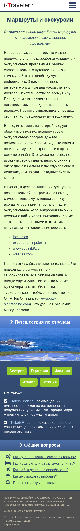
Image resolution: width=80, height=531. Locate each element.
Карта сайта (12, 524)
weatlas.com (23, 254)
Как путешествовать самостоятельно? (44, 457)
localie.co (20, 237)
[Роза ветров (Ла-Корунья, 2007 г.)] (78, 359)
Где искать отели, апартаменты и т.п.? (44, 463)
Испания (62, 371)
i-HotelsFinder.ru (21, 401)
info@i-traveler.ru (36, 511)
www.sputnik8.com (27, 248)
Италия (28, 382)
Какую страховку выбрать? (35, 476)
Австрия (16, 371)
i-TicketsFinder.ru (22, 422)
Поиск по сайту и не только (35, 483)
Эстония (49, 382)
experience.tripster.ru (29, 243)
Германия (39, 371)
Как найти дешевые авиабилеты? (40, 470)
